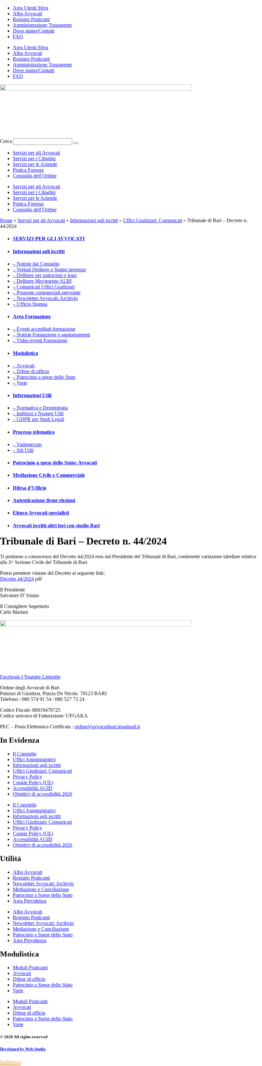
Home (6, 220)
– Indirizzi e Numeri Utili (38, 413)
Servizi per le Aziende (35, 164)
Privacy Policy (27, 776)
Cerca (6, 141)
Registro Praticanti (31, 19)
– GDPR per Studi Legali (38, 419)
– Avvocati (24, 365)
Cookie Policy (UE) (33, 782)
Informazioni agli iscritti (94, 220)
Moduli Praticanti (30, 967)
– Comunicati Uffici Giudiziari (43, 286)
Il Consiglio (24, 753)
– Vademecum (27, 444)
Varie (18, 990)
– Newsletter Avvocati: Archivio (45, 298)
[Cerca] (76, 143)
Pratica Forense (28, 170)
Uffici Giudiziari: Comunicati (152, 220)
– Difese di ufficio (31, 371)
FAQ (18, 36)
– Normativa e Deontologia (40, 407)
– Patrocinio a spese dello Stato (44, 377)
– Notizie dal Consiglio (36, 263)
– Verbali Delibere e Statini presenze (49, 269)
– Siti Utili (23, 450)
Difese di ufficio (29, 979)
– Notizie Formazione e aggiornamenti (51, 334)
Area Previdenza (29, 901)
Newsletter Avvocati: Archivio (43, 883)
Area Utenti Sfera (30, 8)
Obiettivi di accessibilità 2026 (42, 794)
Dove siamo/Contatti (33, 31)
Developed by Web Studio (23, 1049)
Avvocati (22, 973)
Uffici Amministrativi (34, 759)
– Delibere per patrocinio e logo (45, 275)
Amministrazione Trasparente (42, 25)
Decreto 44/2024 (17, 579)
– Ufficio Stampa (30, 304)
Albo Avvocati (27, 13)
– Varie (20, 383)
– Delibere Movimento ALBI (42, 281)
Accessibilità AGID (32, 788)
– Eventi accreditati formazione (44, 329)
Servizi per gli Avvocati (36, 152)
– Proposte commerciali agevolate (47, 292)
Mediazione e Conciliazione (41, 889)
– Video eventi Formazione (40, 340)
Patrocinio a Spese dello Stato (43, 895)
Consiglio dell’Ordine (35, 175)
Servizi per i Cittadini (34, 158)
